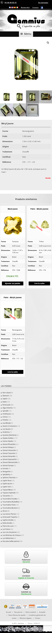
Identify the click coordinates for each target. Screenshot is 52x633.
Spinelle (5, 411)
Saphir (5, 398)
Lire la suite (39, 283)
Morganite (6, 471)
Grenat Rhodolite (9, 444)
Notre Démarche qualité (16, 615)
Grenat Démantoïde (10, 462)
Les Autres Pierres (9, 514)
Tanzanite (6, 496)
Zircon (5, 511)
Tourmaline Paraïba (10, 499)
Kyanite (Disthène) (9, 435)
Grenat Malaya (8, 447)
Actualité (42, 612)
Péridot (5, 420)
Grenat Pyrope (8, 465)
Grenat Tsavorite (9, 453)
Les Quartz (7, 429)
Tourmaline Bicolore (10, 508)
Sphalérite (6, 474)
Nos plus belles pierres (11, 541)
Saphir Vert (7, 487)
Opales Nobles (8, 438)
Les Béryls (7, 423)
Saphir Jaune (7, 483)
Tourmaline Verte (9, 505)
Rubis (5, 402)
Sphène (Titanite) (9, 477)
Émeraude (6, 405)
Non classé (7, 392)
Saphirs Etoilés (8, 520)
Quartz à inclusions (10, 426)
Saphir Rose (7, 480)
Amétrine (6, 432)
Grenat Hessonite (9, 450)
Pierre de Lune (8, 526)
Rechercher (25, 8)
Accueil (8, 612)
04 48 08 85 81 (11, 3)
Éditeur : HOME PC (34, 623)
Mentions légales (26, 618)
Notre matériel (31, 612)
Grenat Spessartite (9, 459)
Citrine (5, 417)
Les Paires (6, 529)
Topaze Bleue (7, 490)
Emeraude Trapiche (10, 517)
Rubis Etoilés (7, 523)
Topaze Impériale (9, 493)
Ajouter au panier (12, 283)
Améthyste (7, 414)
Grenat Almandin (9, 456)
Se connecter (43, 3)
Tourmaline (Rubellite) (11, 502)
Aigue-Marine (7, 408)
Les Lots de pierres (10, 532)
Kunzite (5, 468)
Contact (35, 8)
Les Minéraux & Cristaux (12, 535)
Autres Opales (8, 441)
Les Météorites (8, 538)
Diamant (6, 395)
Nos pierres (18, 612)
